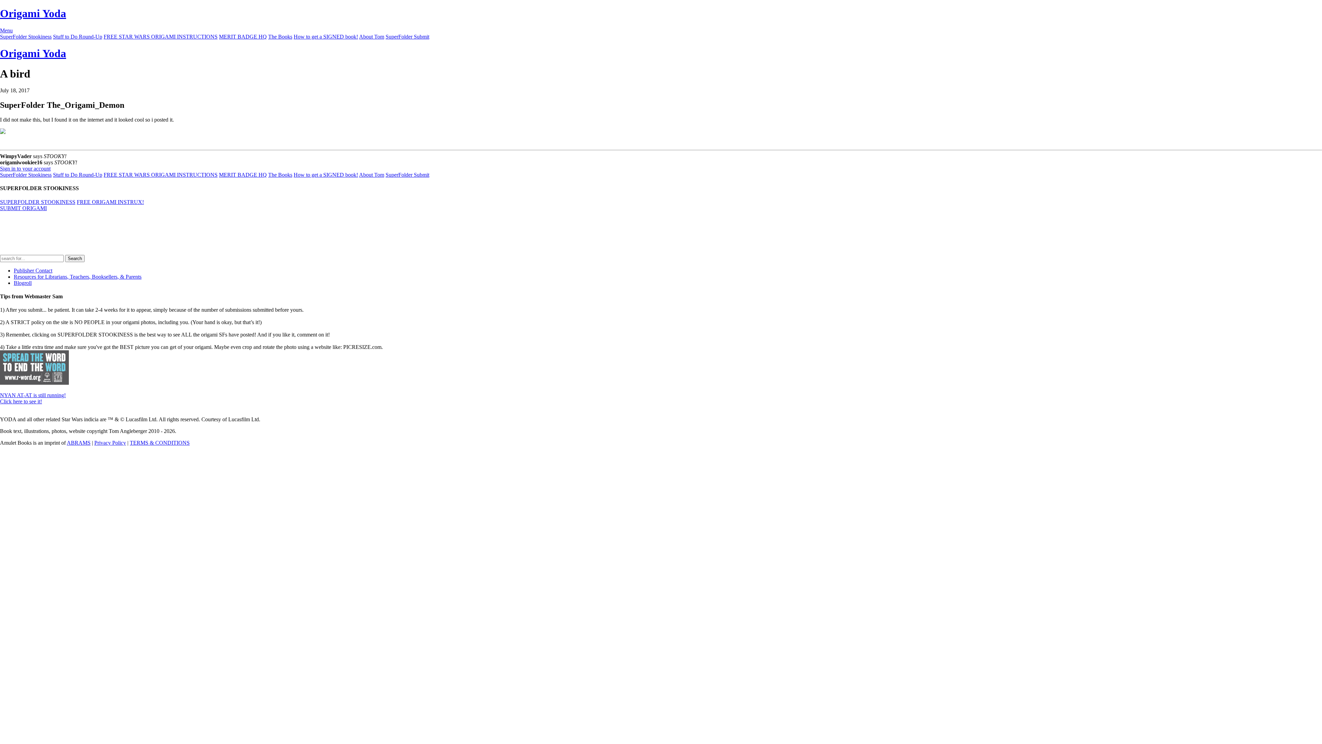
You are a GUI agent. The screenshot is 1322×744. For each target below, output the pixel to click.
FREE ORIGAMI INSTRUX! (110, 202)
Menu (6, 30)
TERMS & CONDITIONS (160, 443)
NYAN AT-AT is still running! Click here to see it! (33, 398)
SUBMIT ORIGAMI (23, 208)
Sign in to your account (25, 169)
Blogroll (23, 283)
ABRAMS (79, 443)
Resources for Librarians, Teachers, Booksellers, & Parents (77, 277)
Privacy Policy (110, 443)
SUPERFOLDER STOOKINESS (37, 202)
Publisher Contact (33, 270)
